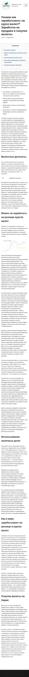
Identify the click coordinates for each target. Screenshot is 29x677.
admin (3, 37)
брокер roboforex (22, 551)
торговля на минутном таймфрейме (11, 501)
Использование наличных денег (13, 57)
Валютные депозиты (10, 50)
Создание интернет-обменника (12, 65)
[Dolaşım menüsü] (26, 5)
